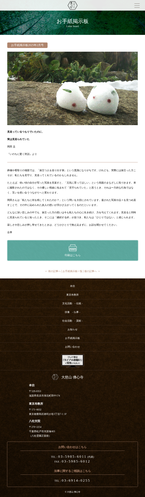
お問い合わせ (72, 346)
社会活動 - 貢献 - (72, 320)
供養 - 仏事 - (72, 312)
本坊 (72, 286)
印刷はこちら (73, 255)
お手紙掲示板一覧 (72, 271)
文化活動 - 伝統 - (72, 303)
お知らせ (72, 329)
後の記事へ (90, 271)
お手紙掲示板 (72, 338)
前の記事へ (54, 271)
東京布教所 (72, 294)
